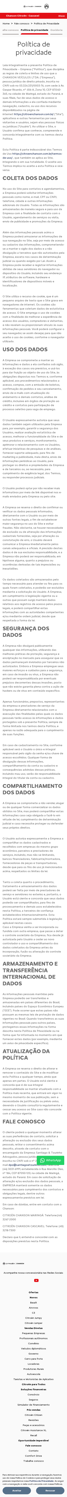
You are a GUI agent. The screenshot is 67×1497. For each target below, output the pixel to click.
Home (6, 23)
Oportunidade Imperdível (33, 1440)
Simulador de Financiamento (34, 1404)
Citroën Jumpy (33, 1318)
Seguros (33, 1399)
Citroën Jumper (33, 1323)
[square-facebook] (28, 1280)
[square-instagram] (31, 1280)
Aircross (33, 1307)
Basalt (33, 1302)
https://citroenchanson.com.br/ (34, 114)
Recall (33, 1435)
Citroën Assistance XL (33, 1430)
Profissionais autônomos (33, 1338)
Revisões (33, 1420)
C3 (33, 1312)
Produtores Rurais (33, 1369)
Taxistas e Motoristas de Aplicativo (33, 1379)
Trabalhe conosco (33, 1461)
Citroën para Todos (33, 1384)
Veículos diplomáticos (33, 1348)
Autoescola (33, 1374)
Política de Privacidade (41, 1481)
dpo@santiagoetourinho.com (27, 1165)
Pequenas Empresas (33, 1333)
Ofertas (33, 1292)
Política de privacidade (34, 30)
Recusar (50, 1490)
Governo (33, 1353)
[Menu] (4, 6)
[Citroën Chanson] (36, 6)
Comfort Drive (33, 1455)
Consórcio (33, 1394)
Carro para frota (34, 1358)
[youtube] (36, 1280)
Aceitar (16, 1490)
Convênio (33, 1343)
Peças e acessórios (33, 1425)
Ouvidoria (56, 30)
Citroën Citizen (33, 1415)
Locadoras (33, 1363)
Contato (33, 1450)
